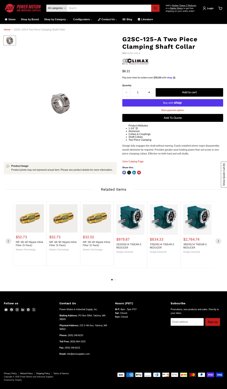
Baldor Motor (176, 8)
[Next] (218, 241)
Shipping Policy (43, 373)
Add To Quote (173, 118)
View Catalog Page (133, 161)
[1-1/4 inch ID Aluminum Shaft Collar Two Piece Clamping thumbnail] (10, 40)
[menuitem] (10, 19)
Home (7, 29)
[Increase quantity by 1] (149, 92)
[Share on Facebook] (124, 172)
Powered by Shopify (13, 380)
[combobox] (109, 8)
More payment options (172, 110)
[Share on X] (129, 172)
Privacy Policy (10, 373)
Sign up (213, 322)
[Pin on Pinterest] (139, 172)
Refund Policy (26, 373)
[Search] (155, 8)
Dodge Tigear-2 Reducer (184, 5)
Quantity (126, 85)
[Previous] (8, 241)
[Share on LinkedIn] (134, 172)
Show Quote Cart (224, 174)
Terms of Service (61, 373)
